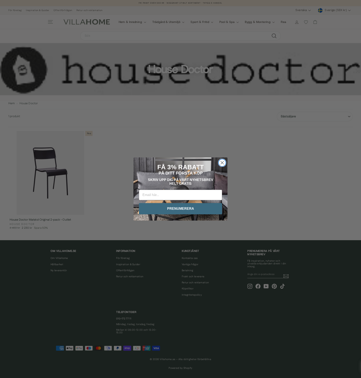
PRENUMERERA (180, 208)
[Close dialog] (222, 162)
